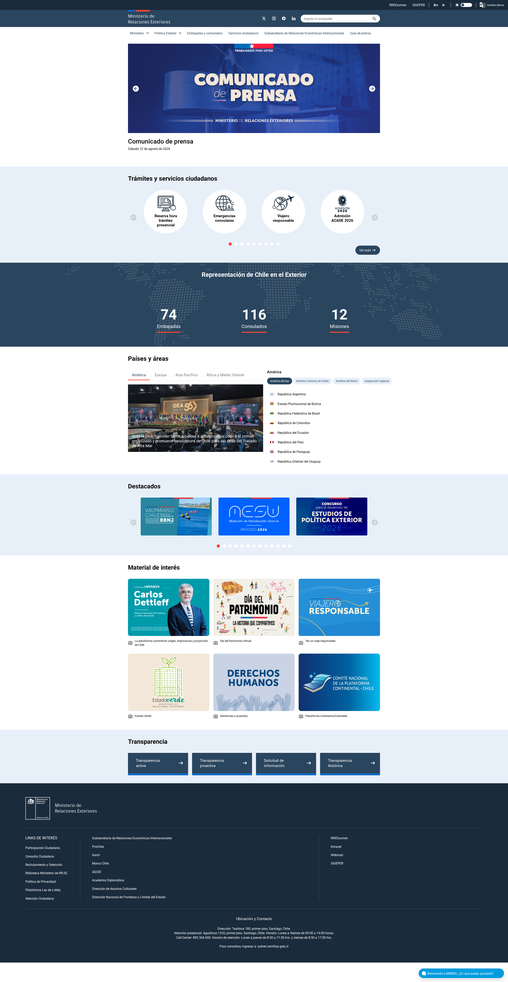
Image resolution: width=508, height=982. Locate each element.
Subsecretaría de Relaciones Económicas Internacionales (304, 33)
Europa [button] (160, 374)
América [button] (139, 374)
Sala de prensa (360, 33)
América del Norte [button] (347, 381)
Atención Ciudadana (39, 898)
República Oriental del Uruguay (299, 461)
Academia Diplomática (108, 880)
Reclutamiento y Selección (43, 864)
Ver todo (365, 250)
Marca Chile (100, 863)
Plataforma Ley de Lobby (43, 890)
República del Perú (291, 442)
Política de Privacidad (40, 881)
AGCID (96, 872)
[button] (372, 88)
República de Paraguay (294, 452)
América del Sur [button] (279, 381)
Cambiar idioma (495, 5)
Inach (96, 855)
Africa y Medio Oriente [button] (225, 374)
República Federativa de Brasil (299, 413)
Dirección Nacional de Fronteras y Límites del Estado (129, 897)
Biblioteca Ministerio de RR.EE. (46, 873)
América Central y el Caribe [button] (312, 381)
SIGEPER (418, 5)
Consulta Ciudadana (39, 856)
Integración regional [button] (377, 381)
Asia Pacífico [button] (186, 374)
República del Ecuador (293, 432)
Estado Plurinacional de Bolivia (299, 404)
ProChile (98, 846)
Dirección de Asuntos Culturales (114, 889)
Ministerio (137, 33)
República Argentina (292, 394)
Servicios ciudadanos (243, 33)
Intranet (336, 846)
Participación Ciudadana (42, 848)
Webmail (337, 855)
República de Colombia (294, 423)
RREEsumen (397, 5)
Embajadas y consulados (204, 33)
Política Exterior (165, 33)
